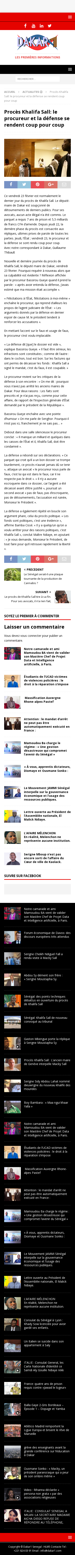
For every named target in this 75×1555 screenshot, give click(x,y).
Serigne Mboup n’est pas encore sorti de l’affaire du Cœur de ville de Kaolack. (44, 858)
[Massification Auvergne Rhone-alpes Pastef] (12, 702)
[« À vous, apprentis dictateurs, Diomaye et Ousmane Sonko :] (12, 771)
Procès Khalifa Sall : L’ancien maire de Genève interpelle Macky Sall (47, 1062)
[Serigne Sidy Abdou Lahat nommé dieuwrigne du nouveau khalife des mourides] (12, 1086)
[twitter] (49, 26)
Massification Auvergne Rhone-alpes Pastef (42, 700)
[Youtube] (33, 26)
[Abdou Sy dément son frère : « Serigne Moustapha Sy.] (12, 979)
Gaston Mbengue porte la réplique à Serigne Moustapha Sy (47, 1041)
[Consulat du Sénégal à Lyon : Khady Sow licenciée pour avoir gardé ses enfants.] (12, 1324)
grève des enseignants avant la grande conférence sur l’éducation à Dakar (47, 1451)
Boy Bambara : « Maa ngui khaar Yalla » (46, 1104)
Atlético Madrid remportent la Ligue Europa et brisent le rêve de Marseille (46, 1430)
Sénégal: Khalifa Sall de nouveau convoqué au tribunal (45, 1019)
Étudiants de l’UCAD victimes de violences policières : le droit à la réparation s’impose (46, 680)
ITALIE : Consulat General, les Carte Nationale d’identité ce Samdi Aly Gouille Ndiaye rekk (44, 1366)
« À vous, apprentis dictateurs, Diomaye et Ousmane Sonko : (47, 768)
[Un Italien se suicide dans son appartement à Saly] (12, 1346)
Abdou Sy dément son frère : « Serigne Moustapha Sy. (43, 977)
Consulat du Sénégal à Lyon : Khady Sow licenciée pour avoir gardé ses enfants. (45, 1324)
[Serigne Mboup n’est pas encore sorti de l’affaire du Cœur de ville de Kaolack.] (12, 858)
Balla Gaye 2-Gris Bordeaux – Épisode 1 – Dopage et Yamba (44, 1407)
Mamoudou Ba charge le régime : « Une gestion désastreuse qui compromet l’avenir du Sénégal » (45, 748)
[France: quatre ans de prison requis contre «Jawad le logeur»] (12, 1388)
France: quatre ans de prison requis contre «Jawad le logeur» (45, 1386)
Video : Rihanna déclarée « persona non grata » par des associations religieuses (43, 1493)
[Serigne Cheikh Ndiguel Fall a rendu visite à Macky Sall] (12, 958)
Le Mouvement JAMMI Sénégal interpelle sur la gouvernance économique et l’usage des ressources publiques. (47, 793)
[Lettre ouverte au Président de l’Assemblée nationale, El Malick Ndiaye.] (12, 816)
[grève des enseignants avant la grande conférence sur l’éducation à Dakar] (12, 1452)
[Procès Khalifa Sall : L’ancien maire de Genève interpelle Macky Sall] (12, 1064)
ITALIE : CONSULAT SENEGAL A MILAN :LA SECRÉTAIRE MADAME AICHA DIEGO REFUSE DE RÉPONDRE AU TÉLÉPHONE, (47, 1517)
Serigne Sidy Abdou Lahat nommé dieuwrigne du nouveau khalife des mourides (47, 1085)
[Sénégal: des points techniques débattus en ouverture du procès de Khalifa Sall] (12, 1001)
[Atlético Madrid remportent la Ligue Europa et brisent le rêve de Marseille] (12, 1430)
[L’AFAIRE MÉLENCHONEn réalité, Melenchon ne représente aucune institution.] (12, 837)
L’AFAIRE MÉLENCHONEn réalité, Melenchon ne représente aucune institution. (47, 837)
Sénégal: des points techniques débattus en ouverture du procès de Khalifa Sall (46, 1000)
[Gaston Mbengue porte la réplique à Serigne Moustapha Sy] (12, 1043)
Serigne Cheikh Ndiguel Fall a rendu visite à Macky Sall (43, 956)
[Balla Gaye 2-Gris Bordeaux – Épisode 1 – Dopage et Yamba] (12, 1409)
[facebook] (25, 26)
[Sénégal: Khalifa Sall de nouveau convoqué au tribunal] (12, 1022)
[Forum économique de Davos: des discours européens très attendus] (12, 937)
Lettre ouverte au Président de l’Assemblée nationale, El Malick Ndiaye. (47, 815)
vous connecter (30, 636)
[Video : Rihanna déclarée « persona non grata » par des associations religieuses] (12, 1494)
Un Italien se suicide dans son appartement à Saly (44, 1343)
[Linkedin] (41, 26)
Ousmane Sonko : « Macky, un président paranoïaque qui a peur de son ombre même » (46, 1472)
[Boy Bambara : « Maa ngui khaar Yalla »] (12, 1107)
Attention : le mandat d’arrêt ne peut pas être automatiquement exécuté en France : (47, 725)
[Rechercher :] (37, 79)
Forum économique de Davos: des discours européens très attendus (47, 935)
